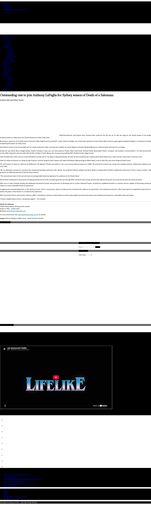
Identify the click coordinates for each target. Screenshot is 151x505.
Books (5, 36)
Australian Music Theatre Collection (14, 9)
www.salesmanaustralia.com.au (28, 215)
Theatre (6, 88)
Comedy (9, 83)
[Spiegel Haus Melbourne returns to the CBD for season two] (6, 432)
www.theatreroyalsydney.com (16, 211)
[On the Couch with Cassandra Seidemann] (6, 420)
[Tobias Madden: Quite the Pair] (6, 455)
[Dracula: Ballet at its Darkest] (6, 461)
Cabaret (9, 79)
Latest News (14, 100)
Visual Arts (10, 58)
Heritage (6, 65)
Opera (5, 74)
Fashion (9, 49)
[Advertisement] (13, 310)
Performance (7, 76)
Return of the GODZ (9, 477)
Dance (5, 40)
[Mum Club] (6, 467)
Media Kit (6, 7)
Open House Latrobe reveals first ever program (18, 484)
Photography (11, 56)
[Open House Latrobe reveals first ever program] (6, 443)
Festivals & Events (9, 61)
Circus (9, 81)
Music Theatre (8, 70)
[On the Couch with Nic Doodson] (6, 437)
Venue (5, 90)
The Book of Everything (11, 486)
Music (9, 86)
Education (6, 45)
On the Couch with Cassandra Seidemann (16, 475)
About (5, 5)
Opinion (5, 72)
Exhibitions (6, 47)
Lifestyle (6, 67)
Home (5, 2)
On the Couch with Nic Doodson (13, 481)
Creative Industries (9, 38)
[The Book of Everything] (6, 449)
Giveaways (6, 11)
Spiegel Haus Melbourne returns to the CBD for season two (22, 479)
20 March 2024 (5, 100)
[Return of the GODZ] (6, 426)
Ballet (9, 42)
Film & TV (6, 63)
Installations (11, 51)
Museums (10, 54)
